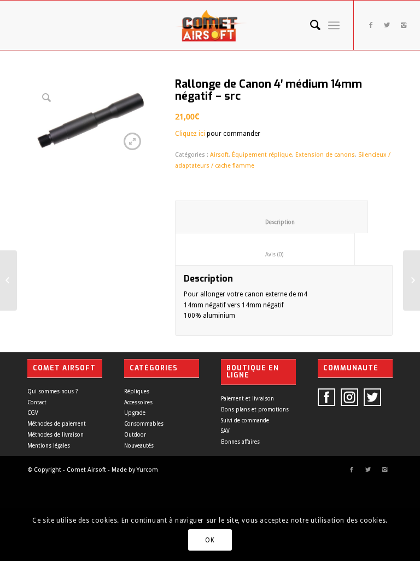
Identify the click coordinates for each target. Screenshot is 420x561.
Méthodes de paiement (56, 424)
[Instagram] (403, 25)
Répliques (136, 391)
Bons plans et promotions (255, 410)
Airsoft (219, 154)
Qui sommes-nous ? (52, 391)
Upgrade (134, 413)
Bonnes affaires (240, 442)
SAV (225, 431)
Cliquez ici (190, 134)
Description (271, 222)
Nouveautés (139, 446)
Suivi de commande (245, 420)
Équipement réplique (262, 154)
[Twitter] (387, 25)
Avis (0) (265, 254)
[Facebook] (371, 25)
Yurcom (147, 469)
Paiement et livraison (247, 399)
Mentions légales (48, 446)
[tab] (271, 217)
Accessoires (138, 402)
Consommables (144, 424)
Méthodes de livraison (55, 435)
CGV (32, 413)
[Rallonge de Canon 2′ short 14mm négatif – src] (8, 280)
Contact (36, 402)
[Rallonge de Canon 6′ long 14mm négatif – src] (411, 280)
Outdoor (135, 435)
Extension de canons (325, 154)
